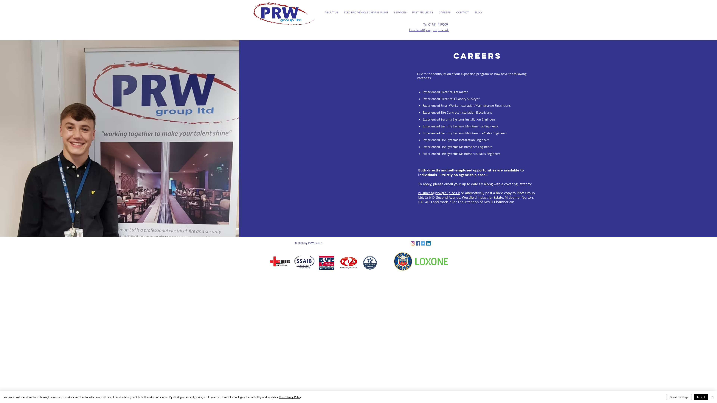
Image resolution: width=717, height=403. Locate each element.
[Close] (712, 397)
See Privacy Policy (290, 397)
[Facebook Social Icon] (418, 243)
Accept (701, 397)
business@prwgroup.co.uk (429, 30)
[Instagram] (413, 243)
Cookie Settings (679, 397)
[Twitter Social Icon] (423, 243)
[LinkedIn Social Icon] (428, 243)
